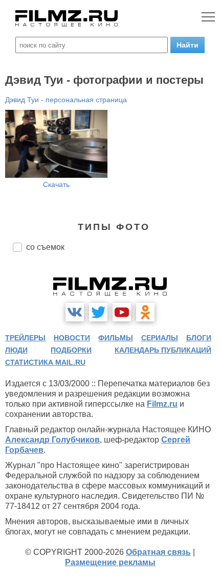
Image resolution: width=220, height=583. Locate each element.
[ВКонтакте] (74, 312)
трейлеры (25, 338)
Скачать (56, 184)
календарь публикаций (163, 350)
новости (72, 338)
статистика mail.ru (45, 362)
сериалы (159, 338)
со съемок (45, 247)
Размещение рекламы (110, 562)
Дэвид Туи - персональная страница (66, 100)
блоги (198, 338)
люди (16, 350)
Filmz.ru (162, 404)
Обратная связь (158, 552)
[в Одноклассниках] (145, 312)
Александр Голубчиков (52, 439)
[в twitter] (98, 312)
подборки (71, 350)
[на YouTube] (122, 312)
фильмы (115, 338)
